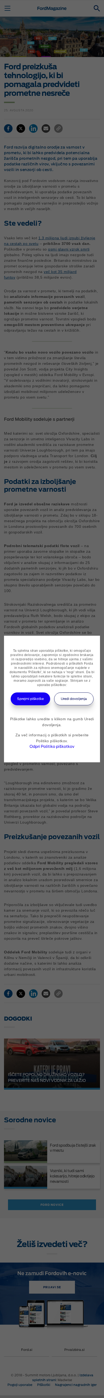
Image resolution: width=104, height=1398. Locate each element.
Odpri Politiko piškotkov (52, 746)
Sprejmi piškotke (30, 699)
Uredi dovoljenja (74, 699)
